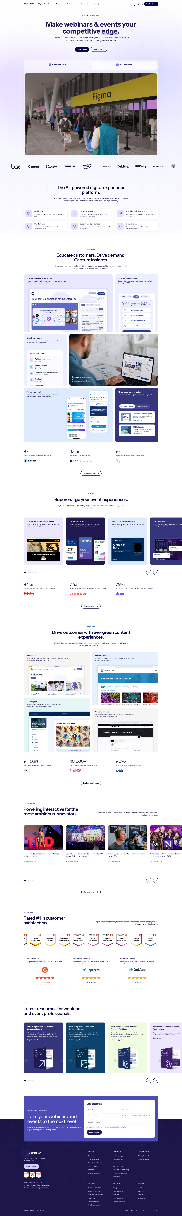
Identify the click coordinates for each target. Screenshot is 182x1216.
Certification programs (95, 1205)
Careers (140, 1195)
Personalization (117, 1159)
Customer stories (143, 1159)
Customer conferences (95, 1195)
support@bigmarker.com (40, 1185)
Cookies (145, 1211)
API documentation (119, 1202)
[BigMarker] (29, 4)
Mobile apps (116, 1163)
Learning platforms (94, 1173)
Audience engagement (120, 1156)
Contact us (141, 1198)
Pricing (96, 4)
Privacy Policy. (121, 1127)
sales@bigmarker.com (36, 1182)
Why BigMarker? (43, 4)
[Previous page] (148, 572)
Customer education (94, 1191)
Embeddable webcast (120, 1173)
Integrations (116, 1177)
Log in (138, 4)
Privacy (138, 1211)
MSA (132, 1211)
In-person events (93, 1159)
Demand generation (94, 1188)
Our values (141, 1191)
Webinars (91, 1156)
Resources (116, 1195)
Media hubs (91, 1170)
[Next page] (155, 572)
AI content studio (118, 1166)
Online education (93, 1202)
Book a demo (151, 4)
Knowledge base (118, 1198)
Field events (91, 1198)
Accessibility (154, 1211)
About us (141, 1188)
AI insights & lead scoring (121, 1170)
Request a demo (118, 1191)
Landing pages (92, 1166)
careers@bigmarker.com (39, 1188)
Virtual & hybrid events (95, 1163)
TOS (126, 1211)
